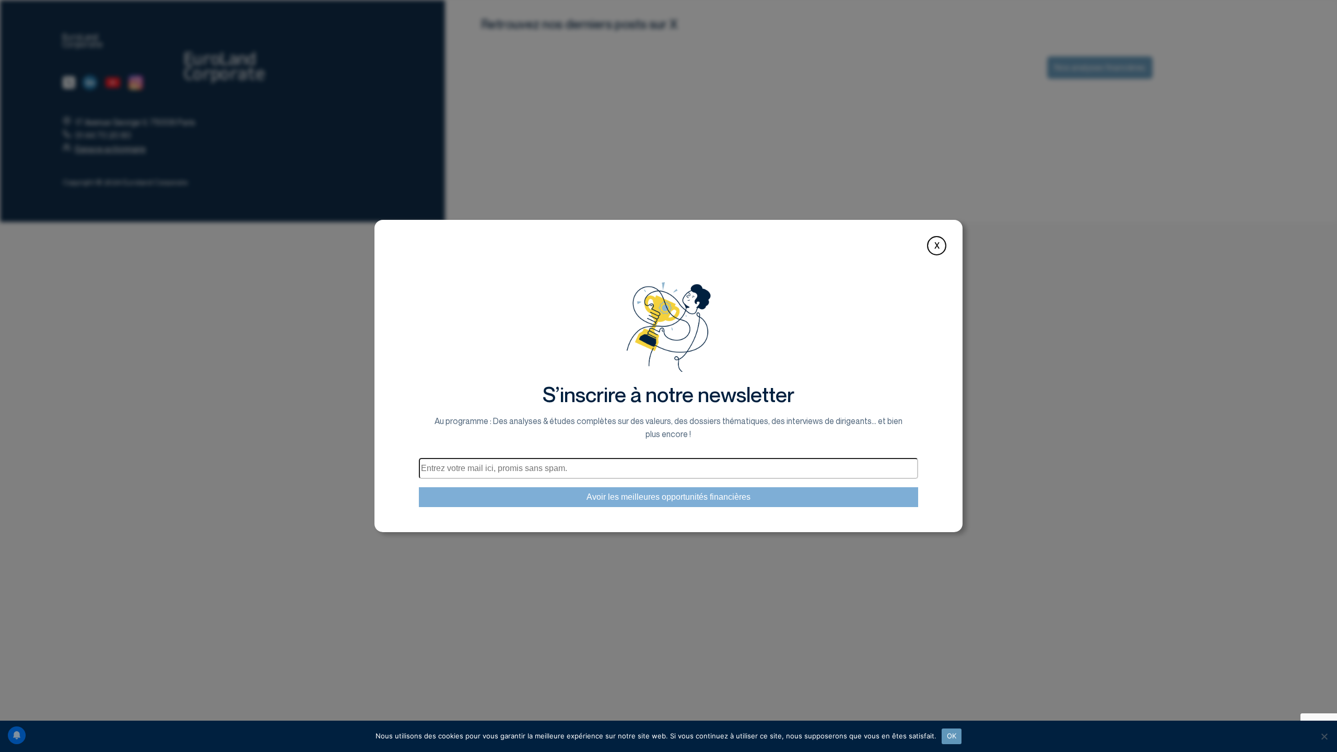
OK (952, 736)
